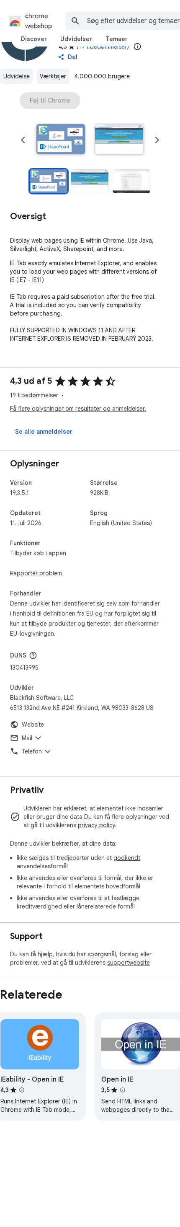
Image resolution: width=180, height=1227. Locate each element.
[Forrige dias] (23, 140)
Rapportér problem (36, 573)
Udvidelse (16, 76)
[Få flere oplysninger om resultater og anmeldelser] (33, 655)
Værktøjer (53, 76)
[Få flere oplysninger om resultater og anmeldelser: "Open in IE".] (123, 1090)
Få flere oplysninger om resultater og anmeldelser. (78, 408)
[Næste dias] (157, 140)
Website (33, 724)
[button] (60, 140)
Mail (27, 738)
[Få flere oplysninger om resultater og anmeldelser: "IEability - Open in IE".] (22, 1090)
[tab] (34, 39)
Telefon (32, 751)
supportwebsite (128, 962)
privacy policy (96, 825)
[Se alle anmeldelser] (43, 432)
